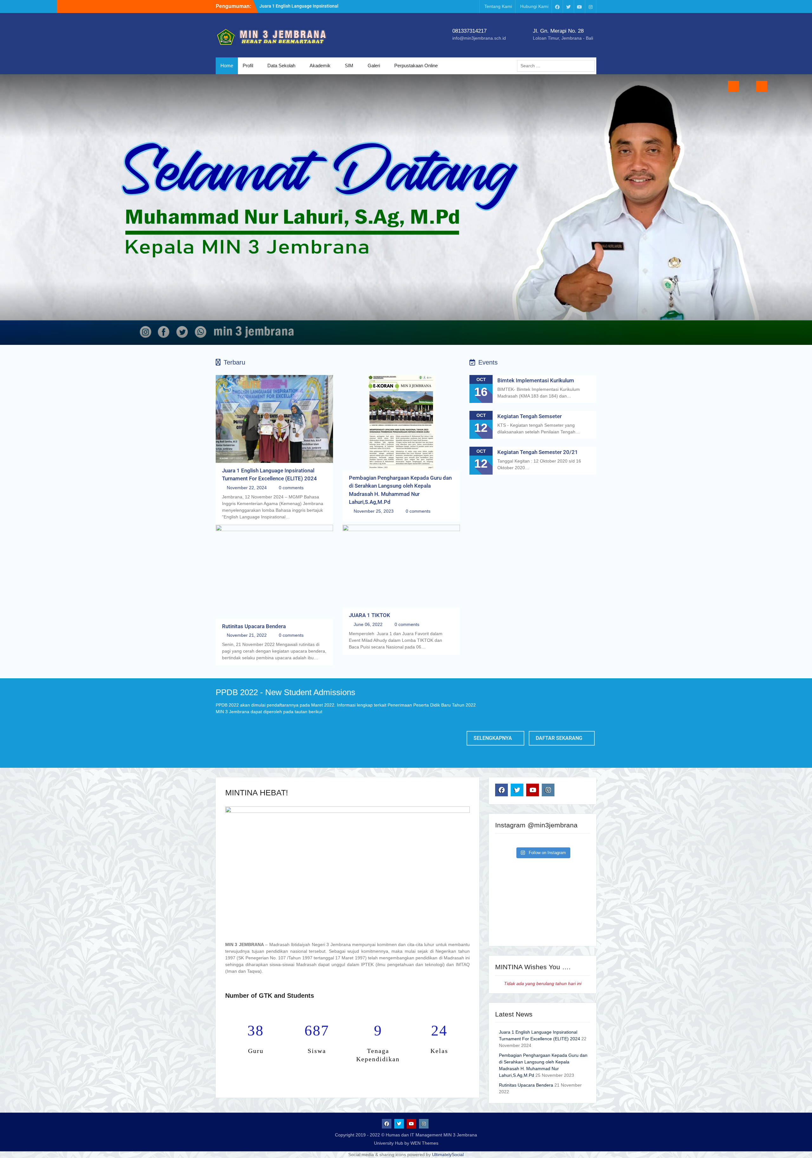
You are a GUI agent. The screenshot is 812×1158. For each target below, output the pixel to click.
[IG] (590, 6)
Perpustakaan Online (416, 65)
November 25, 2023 (374, 511)
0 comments (291, 487)
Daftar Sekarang (559, 738)
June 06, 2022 (368, 624)
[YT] (579, 6)
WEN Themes (424, 1143)
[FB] (557, 6)
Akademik (320, 65)
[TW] (568, 6)
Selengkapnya (493, 738)
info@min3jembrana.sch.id (479, 38)
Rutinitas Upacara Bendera (254, 626)
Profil (248, 65)
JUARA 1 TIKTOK (369, 615)
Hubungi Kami (534, 6)
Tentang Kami (498, 6)
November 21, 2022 (247, 635)
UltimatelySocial (448, 1154)
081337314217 (469, 31)
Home (226, 65)
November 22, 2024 (247, 487)
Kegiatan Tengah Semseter (529, 416)
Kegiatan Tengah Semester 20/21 (537, 452)
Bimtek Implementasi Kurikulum (535, 380)
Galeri (374, 65)
